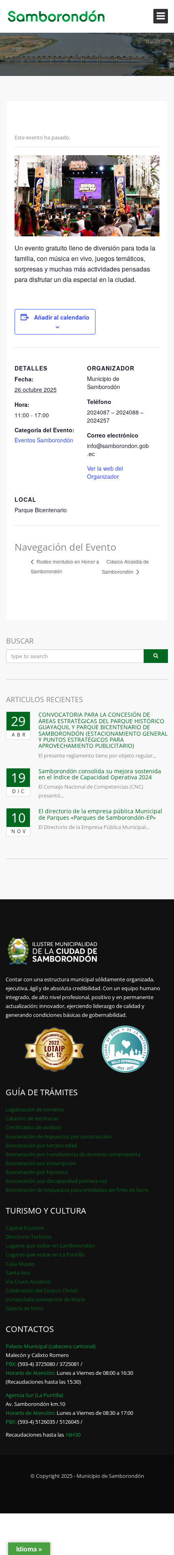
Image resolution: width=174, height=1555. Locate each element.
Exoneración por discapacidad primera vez (56, 1181)
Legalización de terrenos (35, 1109)
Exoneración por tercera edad (41, 1145)
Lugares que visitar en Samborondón (50, 1245)
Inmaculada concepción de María (45, 1299)
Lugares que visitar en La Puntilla (45, 1254)
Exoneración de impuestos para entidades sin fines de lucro (77, 1189)
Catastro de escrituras (32, 1118)
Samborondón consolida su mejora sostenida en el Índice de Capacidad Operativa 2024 (99, 774)
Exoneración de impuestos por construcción (59, 1136)
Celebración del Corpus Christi (42, 1290)
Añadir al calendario (61, 317)
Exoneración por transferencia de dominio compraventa (73, 1154)
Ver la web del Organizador (105, 472)
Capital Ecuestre (25, 1227)
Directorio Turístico (28, 1236)
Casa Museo (20, 1263)
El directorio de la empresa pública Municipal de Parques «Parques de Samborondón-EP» (100, 814)
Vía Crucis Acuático (28, 1281)
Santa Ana (18, 1272)
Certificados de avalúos (34, 1127)
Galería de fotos (24, 1308)
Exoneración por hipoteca (37, 1172)
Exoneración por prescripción (41, 1163)
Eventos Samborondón (44, 440)
